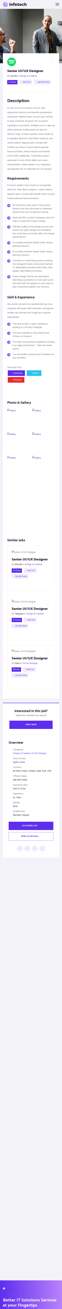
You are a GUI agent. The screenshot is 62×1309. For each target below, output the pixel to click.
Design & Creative (28, 76)
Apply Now (31, 724)
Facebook (17, 373)
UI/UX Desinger (30, 663)
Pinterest (17, 380)
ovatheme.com (30, 825)
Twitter (35, 373)
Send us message (30, 836)
